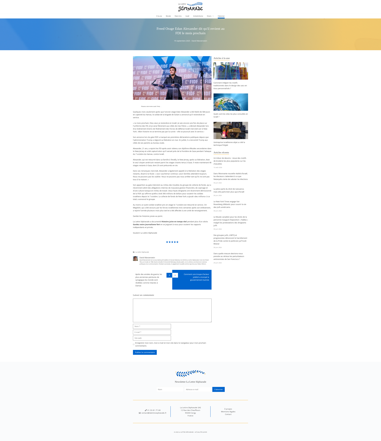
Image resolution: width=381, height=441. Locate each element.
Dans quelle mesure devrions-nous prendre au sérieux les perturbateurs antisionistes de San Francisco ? (229, 256)
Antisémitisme (198, 16)
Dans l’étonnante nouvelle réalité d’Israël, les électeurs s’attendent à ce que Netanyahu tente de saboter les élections (231, 176)
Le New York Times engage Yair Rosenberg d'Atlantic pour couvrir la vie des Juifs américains (230, 204)
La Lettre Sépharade (142, 252)
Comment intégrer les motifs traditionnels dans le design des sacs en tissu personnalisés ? (230, 86)
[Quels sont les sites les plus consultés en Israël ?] (231, 109)
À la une (159, 16)
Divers (209, 16)
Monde (168, 16)
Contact (228, 414)
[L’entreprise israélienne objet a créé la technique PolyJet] (231, 137)
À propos (228, 409)
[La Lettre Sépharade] (190, 6)
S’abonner (221, 16)
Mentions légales (228, 411)
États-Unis (178, 16)
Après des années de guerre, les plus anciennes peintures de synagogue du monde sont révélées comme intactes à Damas (148, 280)
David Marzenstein (199, 41)
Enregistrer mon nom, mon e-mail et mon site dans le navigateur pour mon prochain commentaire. (170, 344)
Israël (187, 16)
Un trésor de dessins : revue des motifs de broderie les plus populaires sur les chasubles (230, 161)
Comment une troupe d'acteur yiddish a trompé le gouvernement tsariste (196, 277)
